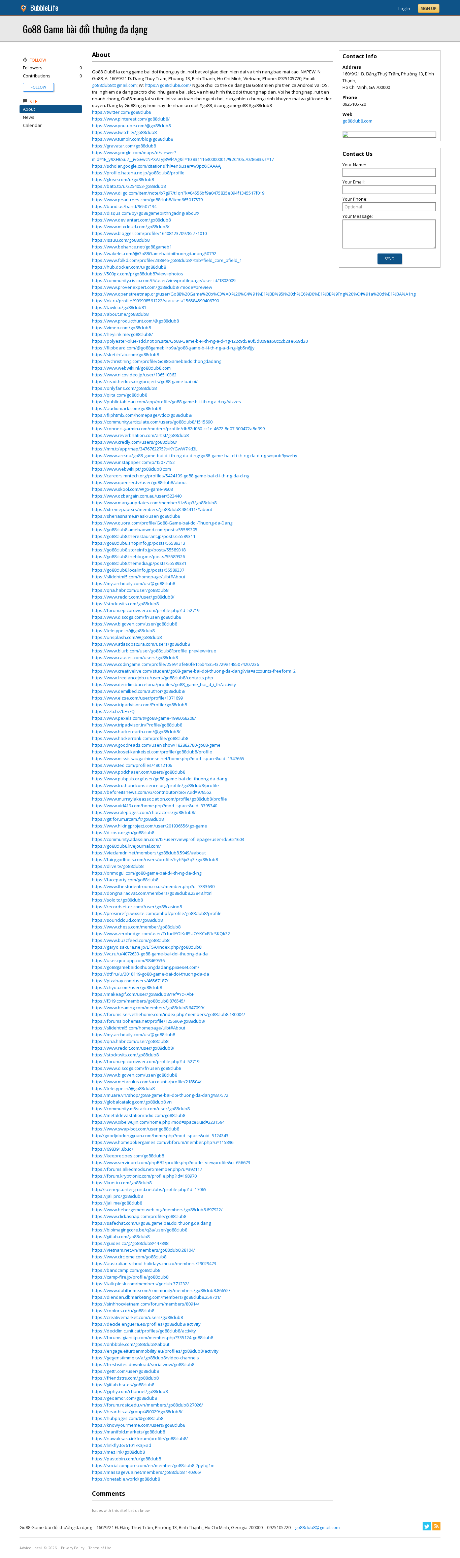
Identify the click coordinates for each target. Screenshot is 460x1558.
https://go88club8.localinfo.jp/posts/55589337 (138, 570)
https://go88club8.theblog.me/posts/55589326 (138, 556)
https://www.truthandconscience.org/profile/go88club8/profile (155, 785)
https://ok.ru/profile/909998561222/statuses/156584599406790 (155, 301)
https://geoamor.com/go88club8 (124, 1398)
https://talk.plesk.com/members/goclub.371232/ (140, 1284)
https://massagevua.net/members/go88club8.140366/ (146, 1472)
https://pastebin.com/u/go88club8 (126, 1459)
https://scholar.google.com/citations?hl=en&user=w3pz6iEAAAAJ (157, 166)
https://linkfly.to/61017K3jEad (121, 1445)
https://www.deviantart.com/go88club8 (131, 220)
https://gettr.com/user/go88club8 (125, 1371)
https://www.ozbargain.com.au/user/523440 (137, 496)
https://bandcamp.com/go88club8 (126, 1270)
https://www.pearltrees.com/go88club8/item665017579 (147, 200)
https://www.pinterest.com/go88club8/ (131, 119)
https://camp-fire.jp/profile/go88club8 (130, 1277)
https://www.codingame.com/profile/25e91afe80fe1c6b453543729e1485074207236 (175, 664)
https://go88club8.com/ (168, 85)
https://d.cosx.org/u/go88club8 (123, 832)
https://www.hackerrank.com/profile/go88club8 (140, 738)
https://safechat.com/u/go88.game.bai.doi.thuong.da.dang (151, 1223)
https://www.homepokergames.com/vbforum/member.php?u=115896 (162, 1142)
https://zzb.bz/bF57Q (113, 711)
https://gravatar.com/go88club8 (124, 146)
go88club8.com (357, 121)
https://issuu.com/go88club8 (121, 240)
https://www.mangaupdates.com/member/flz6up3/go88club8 (154, 503)
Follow (38, 87)
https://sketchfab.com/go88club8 (125, 354)
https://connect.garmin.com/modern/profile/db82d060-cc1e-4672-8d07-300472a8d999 (178, 429)
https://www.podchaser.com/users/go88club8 (138, 772)
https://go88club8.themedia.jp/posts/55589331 (139, 563)
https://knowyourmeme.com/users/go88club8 (138, 1425)
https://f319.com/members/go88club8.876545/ (138, 1001)
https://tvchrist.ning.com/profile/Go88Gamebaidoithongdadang (156, 361)
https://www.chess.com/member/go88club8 (136, 927)
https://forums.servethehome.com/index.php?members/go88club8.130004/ (168, 1014)
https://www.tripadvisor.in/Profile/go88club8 (137, 725)
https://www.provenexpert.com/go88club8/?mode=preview (152, 287)
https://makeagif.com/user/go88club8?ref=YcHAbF (143, 994)
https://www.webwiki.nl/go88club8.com (131, 368)
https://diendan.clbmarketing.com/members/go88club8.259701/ (156, 1297)
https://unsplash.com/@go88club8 (127, 637)
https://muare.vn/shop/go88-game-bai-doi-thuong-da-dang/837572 (160, 1095)
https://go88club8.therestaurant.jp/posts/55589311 (143, 536)
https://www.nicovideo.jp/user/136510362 (134, 375)
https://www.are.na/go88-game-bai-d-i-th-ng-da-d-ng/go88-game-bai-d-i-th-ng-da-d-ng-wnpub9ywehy (194, 455)
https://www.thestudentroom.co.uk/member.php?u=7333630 (153, 886)
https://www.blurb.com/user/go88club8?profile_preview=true (154, 651)
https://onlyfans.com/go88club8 (124, 388)
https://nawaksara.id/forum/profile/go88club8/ (140, 1438)
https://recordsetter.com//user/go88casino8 (137, 907)
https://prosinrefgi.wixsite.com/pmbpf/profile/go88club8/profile (157, 913)
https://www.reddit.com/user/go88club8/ (133, 597)
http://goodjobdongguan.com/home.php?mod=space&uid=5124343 (160, 1135)
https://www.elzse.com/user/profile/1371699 (137, 698)
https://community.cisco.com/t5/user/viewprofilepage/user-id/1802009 (163, 280)
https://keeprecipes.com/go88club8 (128, 1156)
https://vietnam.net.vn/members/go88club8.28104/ (143, 1250)
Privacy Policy (72, 1548)
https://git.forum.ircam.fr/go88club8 (128, 819)
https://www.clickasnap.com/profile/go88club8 (139, 1216)
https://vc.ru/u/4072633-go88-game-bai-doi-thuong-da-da (150, 954)
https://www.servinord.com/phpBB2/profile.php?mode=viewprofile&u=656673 (171, 1162)
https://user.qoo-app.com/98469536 (128, 960)
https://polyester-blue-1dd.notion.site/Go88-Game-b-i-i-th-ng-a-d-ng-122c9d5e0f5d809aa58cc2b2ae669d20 (200, 341)
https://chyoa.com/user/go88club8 (127, 987)
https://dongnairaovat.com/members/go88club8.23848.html (152, 893)
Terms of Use (100, 1548)
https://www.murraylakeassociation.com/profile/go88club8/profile (159, 799)
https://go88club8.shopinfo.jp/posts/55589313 (138, 543)
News (28, 117)
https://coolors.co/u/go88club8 (123, 1311)
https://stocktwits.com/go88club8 (125, 604)
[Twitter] (427, 1526)
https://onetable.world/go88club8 (126, 1479)
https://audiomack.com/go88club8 (126, 408)
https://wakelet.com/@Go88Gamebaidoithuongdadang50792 (154, 253)
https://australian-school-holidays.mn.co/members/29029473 (154, 1263)
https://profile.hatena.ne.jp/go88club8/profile (138, 173)
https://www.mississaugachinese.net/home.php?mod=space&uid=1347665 (168, 758)
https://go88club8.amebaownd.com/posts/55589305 (144, 530)
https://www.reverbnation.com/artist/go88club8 (140, 435)
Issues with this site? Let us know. (121, 1510)
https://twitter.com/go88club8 (121, 112)
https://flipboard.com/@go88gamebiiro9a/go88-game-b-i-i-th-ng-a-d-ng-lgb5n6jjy (173, 348)
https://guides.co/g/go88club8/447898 (130, 1243)
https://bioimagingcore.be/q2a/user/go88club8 (139, 1230)
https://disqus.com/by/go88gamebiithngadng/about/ (145, 213)
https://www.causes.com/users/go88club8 (135, 657)
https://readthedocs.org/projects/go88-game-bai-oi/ (145, 381)
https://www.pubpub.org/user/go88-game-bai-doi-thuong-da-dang (159, 779)
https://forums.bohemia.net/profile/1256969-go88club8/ (148, 1021)
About (29, 109)
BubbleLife (44, 7)
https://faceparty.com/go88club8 (125, 880)
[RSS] (436, 1526)
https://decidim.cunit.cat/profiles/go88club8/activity (144, 1331)
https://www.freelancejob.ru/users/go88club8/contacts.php (152, 678)
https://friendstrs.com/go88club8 (125, 1378)
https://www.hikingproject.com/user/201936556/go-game (149, 826)
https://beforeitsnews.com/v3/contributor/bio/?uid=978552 (151, 792)
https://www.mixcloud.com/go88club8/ (130, 227)
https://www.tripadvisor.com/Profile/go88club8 (139, 705)
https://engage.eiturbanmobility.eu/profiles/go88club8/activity (155, 1351)
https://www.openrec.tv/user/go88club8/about (139, 482)
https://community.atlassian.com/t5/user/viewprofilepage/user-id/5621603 (168, 839)
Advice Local (31, 1548)
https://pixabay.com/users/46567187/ (130, 981)
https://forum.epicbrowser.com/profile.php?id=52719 (145, 610)
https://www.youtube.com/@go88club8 (131, 126)
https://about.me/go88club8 (120, 314)
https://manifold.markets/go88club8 (128, 1432)
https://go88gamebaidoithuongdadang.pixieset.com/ (145, 967)
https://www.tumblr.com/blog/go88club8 (132, 139)
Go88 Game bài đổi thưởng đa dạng (85, 29)
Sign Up (428, 8)
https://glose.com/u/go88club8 (123, 179)
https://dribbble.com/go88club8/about (130, 1344)
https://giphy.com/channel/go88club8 (130, 1391)
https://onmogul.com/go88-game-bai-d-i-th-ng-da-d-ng (146, 873)
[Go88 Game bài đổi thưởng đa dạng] (345, 135)
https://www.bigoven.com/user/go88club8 (134, 624)
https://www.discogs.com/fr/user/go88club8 (136, 617)
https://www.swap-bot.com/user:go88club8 (135, 1129)
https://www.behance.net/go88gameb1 (132, 247)
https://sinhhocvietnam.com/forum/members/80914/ (145, 1304)
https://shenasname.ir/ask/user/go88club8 (136, 516)
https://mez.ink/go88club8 (118, 1452)
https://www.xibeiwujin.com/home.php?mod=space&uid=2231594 (158, 1122)
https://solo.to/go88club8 (117, 900)
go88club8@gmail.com (114, 85)
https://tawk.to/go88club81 (119, 307)
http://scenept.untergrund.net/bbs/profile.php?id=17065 (149, 1189)
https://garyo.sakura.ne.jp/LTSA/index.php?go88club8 (146, 947)
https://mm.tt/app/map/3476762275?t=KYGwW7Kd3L (144, 449)
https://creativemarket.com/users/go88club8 (137, 1317)
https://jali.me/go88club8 (117, 1203)
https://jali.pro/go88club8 (117, 1196)
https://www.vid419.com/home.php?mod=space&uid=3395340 (154, 806)
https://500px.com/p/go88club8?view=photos (137, 274)
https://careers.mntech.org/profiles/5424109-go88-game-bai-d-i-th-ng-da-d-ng (170, 476)
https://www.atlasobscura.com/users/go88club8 (141, 644)
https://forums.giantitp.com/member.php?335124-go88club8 (152, 1337)
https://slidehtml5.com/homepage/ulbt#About (138, 577)
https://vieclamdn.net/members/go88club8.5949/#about (149, 853)
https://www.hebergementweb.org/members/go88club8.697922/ (157, 1210)
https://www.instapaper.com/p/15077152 (133, 462)
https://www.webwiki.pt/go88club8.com (131, 469)
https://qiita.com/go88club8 (119, 395)
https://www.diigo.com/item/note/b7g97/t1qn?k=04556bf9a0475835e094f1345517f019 (178, 193)
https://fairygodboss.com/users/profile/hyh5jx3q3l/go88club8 (155, 859)
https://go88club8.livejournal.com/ (126, 846)
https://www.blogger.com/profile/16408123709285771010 (149, 233)
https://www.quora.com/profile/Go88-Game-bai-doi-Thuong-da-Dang (162, 523)
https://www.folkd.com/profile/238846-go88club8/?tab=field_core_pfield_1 (167, 260)
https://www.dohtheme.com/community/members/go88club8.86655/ (161, 1290)
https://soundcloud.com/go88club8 (127, 920)
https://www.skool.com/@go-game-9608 (132, 489)
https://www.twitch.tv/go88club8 (124, 132)
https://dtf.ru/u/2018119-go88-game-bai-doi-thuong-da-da (150, 974)
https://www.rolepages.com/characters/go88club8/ (144, 812)
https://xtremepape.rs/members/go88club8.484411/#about (152, 509)
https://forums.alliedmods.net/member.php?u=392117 (147, 1169)
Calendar (32, 125)
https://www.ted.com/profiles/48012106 (132, 765)
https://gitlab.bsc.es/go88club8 (123, 1385)
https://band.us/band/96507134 (124, 206)
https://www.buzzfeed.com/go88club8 (130, 940)
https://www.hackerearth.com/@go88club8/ (136, 732)
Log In (404, 8)
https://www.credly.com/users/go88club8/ (134, 442)
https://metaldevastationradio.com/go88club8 (138, 1115)
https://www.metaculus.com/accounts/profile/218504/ (146, 1082)
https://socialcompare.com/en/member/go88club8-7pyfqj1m (153, 1465)
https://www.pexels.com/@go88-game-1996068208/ (144, 718)
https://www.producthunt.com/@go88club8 (135, 321)
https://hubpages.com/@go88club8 (127, 1418)
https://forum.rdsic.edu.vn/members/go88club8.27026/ (147, 1405)
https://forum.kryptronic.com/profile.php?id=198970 (144, 1176)
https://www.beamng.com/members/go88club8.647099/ (148, 1008)
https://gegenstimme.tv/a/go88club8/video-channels (145, 1358)
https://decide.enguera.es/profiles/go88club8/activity (146, 1324)
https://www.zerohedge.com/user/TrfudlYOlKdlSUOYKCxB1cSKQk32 (161, 933)
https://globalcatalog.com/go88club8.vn (132, 1102)
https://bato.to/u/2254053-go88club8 (129, 186)
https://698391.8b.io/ (112, 1149)
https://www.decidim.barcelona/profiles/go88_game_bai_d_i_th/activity (164, 684)
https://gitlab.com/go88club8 (121, 1236)
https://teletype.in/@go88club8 (123, 631)
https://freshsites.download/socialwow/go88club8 (143, 1364)
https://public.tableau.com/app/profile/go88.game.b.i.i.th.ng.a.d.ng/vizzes (166, 402)
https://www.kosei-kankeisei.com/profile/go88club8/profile (152, 752)
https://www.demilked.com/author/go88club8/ (139, 691)
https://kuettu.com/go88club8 (122, 1183)
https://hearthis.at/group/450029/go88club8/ (137, 1412)
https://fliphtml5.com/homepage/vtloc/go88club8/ (142, 415)
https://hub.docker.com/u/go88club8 (129, 267)
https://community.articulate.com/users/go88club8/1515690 (152, 422)
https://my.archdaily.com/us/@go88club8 (133, 583)
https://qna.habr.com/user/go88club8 (130, 590)
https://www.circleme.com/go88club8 (129, 1257)
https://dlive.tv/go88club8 (117, 866)
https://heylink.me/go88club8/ (122, 334)
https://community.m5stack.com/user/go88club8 (141, 1109)
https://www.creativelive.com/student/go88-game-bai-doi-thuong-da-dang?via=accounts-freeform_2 (194, 671)
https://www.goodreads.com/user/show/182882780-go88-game (156, 745)
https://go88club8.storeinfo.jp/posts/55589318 (139, 550)
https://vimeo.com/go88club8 (121, 328)
